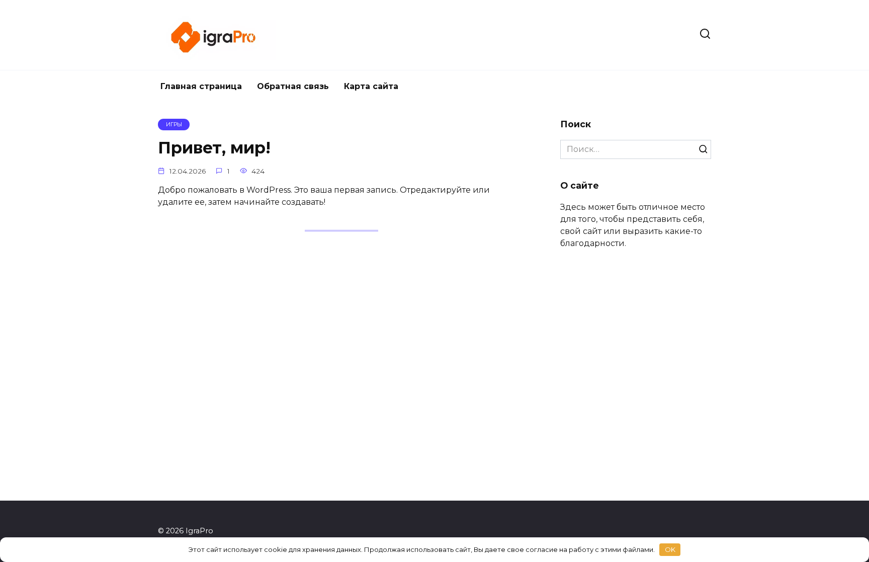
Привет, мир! (214, 148)
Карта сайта (371, 86)
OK (670, 549)
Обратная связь (293, 86)
